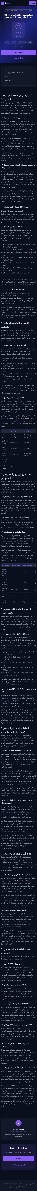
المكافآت (7, 76)
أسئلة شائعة (8, 83)
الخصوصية (17, 1187)
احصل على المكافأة (18, 1165)
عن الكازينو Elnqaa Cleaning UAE (14, 73)
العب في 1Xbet (18, 52)
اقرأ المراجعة (18, 58)
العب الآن (32, 3)
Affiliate (24, 1187)
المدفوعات (8, 80)
